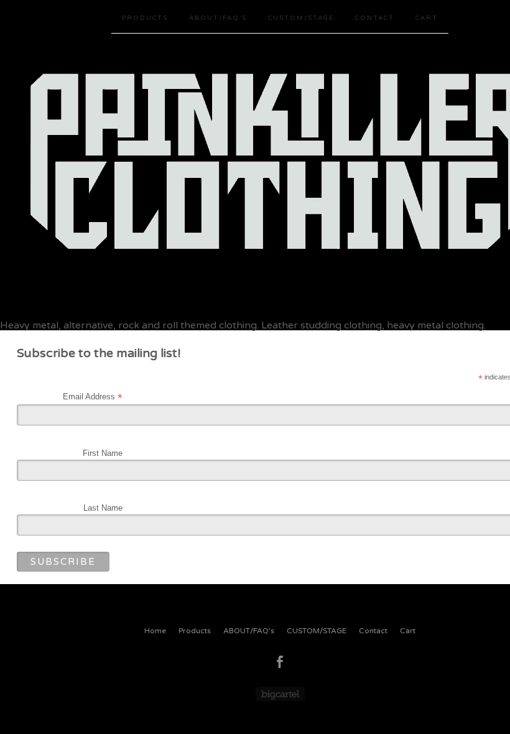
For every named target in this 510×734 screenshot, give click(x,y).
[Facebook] (280, 662)
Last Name (103, 508)
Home (155, 630)
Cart (426, 18)
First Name (103, 453)
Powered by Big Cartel (280, 694)
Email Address (93, 396)
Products (145, 18)
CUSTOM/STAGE (301, 18)
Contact (374, 18)
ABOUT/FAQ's (218, 18)
